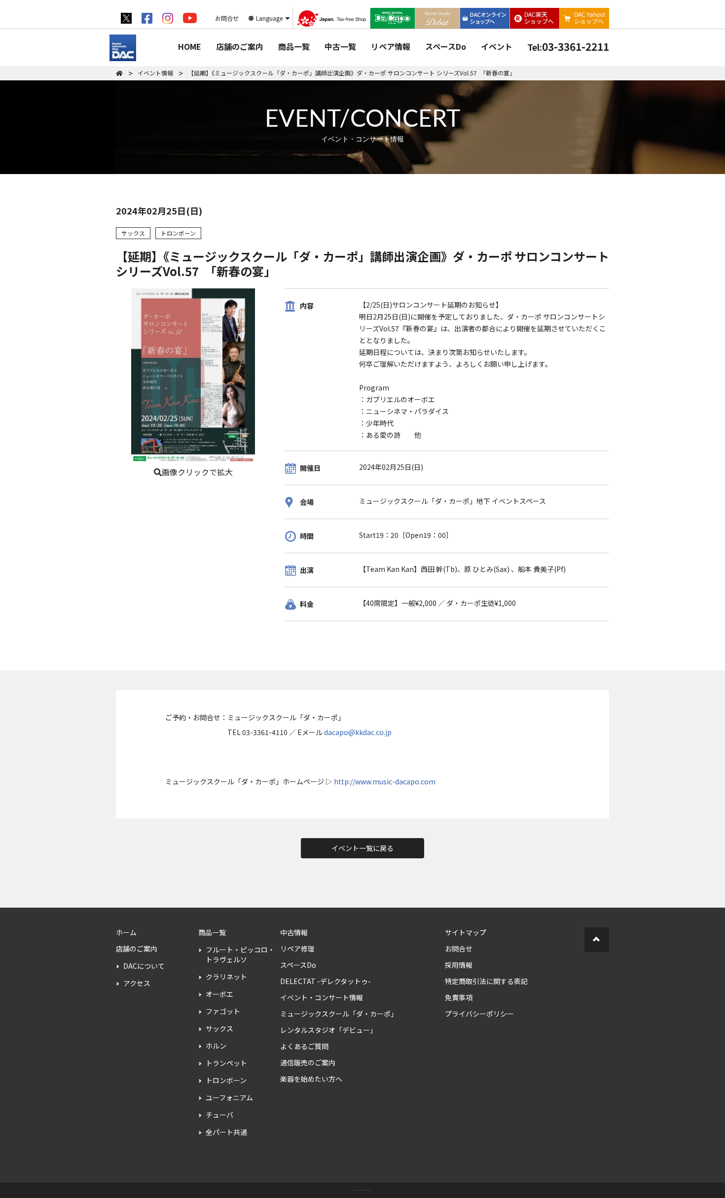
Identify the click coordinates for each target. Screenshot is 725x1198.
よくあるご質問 (304, 1046)
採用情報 (458, 965)
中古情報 (294, 932)
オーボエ (219, 994)
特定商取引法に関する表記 (486, 981)
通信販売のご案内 (307, 1062)
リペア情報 (390, 46)
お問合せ (458, 948)
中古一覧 (340, 46)
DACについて (144, 966)
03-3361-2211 (568, 46)
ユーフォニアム (229, 1097)
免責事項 (458, 997)
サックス (219, 1028)
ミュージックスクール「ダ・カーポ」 (339, 1014)
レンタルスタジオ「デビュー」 (328, 1030)
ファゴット (223, 1011)
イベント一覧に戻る (362, 848)
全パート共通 (226, 1132)
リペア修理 (297, 948)
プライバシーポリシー (479, 1014)
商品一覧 (294, 46)
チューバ (219, 1115)
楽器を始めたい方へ (311, 1079)
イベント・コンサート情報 (321, 997)
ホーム (126, 932)
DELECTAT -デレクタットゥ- (325, 981)
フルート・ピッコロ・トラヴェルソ (240, 954)
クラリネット (226, 977)
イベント (496, 46)
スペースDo (445, 46)
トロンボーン (226, 1080)
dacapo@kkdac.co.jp (358, 732)
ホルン (216, 1046)
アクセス (136, 983)
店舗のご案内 (239, 46)
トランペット (226, 1063)
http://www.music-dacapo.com (384, 781)
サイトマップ (465, 932)
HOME (189, 46)
